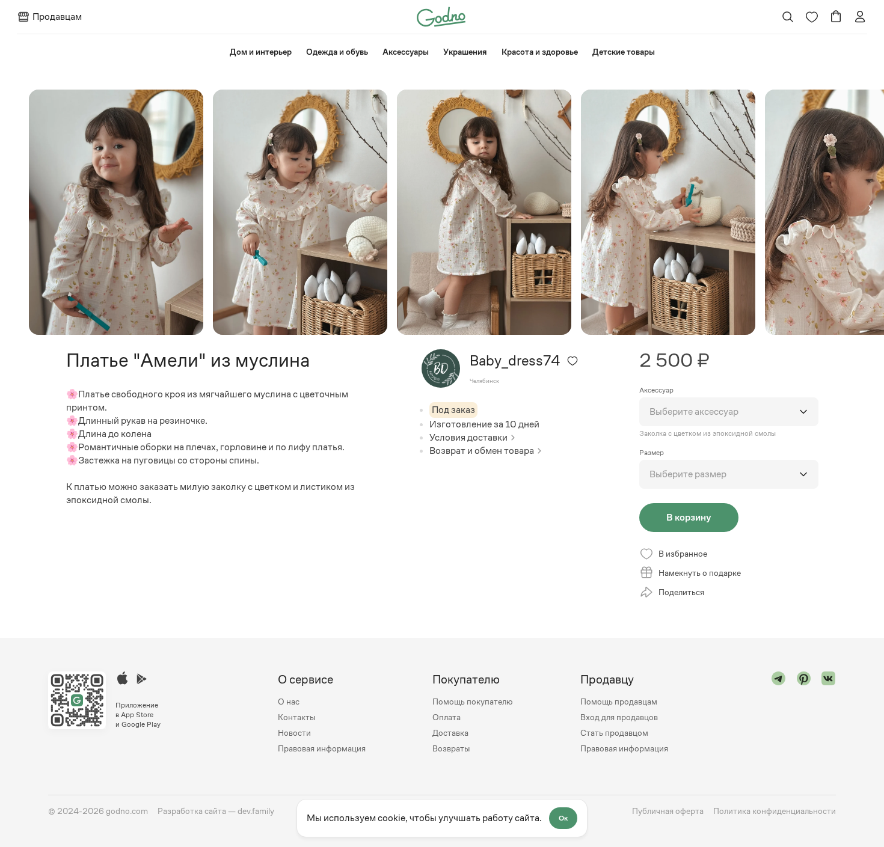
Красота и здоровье (540, 52)
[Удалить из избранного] (572, 361)
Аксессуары (405, 52)
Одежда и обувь (337, 52)
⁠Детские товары (623, 52)
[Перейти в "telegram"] (779, 713)
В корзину (688, 517)
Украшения (465, 52)
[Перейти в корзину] (836, 17)
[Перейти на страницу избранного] (812, 17)
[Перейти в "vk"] (828, 713)
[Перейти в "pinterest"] (804, 713)
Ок (563, 818)
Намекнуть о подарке (699, 573)
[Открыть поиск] (788, 17)
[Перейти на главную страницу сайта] (441, 16)
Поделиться (681, 592)
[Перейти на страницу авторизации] (860, 17)
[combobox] (728, 412)
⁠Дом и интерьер (261, 52)
